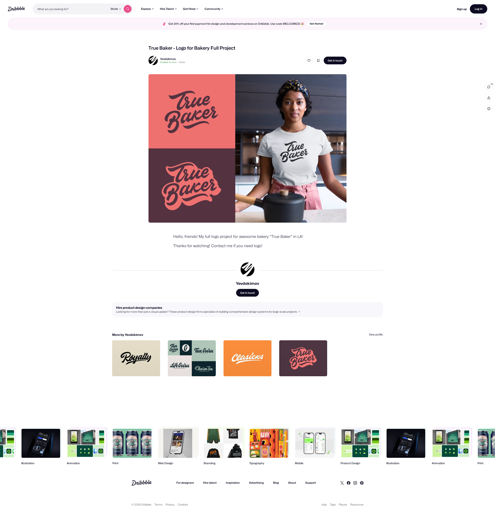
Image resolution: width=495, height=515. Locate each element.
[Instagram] (355, 482)
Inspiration (233, 482)
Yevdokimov (168, 58)
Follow (182, 62)
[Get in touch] (137, 369)
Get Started (316, 23)
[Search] (127, 9)
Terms (158, 504)
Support (310, 482)
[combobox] (70, 9)
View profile (376, 334)
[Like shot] (309, 60)
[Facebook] (348, 482)
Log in (478, 8)
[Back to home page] (16, 8)
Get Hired (189, 8)
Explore (146, 8)
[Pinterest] (362, 482)
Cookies (183, 504)
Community (212, 8)
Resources (357, 504)
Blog (276, 482)
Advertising (256, 482)
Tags (333, 504)
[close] (481, 24)
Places (343, 504)
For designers (185, 482)
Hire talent (210, 482)
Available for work (168, 62)
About (292, 482)
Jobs (324, 504)
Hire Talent (167, 8)
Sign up (462, 9)
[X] (342, 482)
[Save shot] (318, 60)
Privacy (170, 504)
